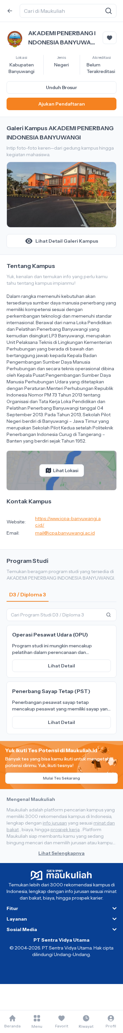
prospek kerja (65, 829)
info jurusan (55, 823)
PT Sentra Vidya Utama (61, 940)
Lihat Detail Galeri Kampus (66, 241)
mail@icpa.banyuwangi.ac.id (65, 533)
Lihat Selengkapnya (61, 853)
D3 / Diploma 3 (27, 594)
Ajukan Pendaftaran (61, 104)
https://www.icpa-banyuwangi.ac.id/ (68, 522)
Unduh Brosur (61, 87)
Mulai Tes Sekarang (61, 778)
